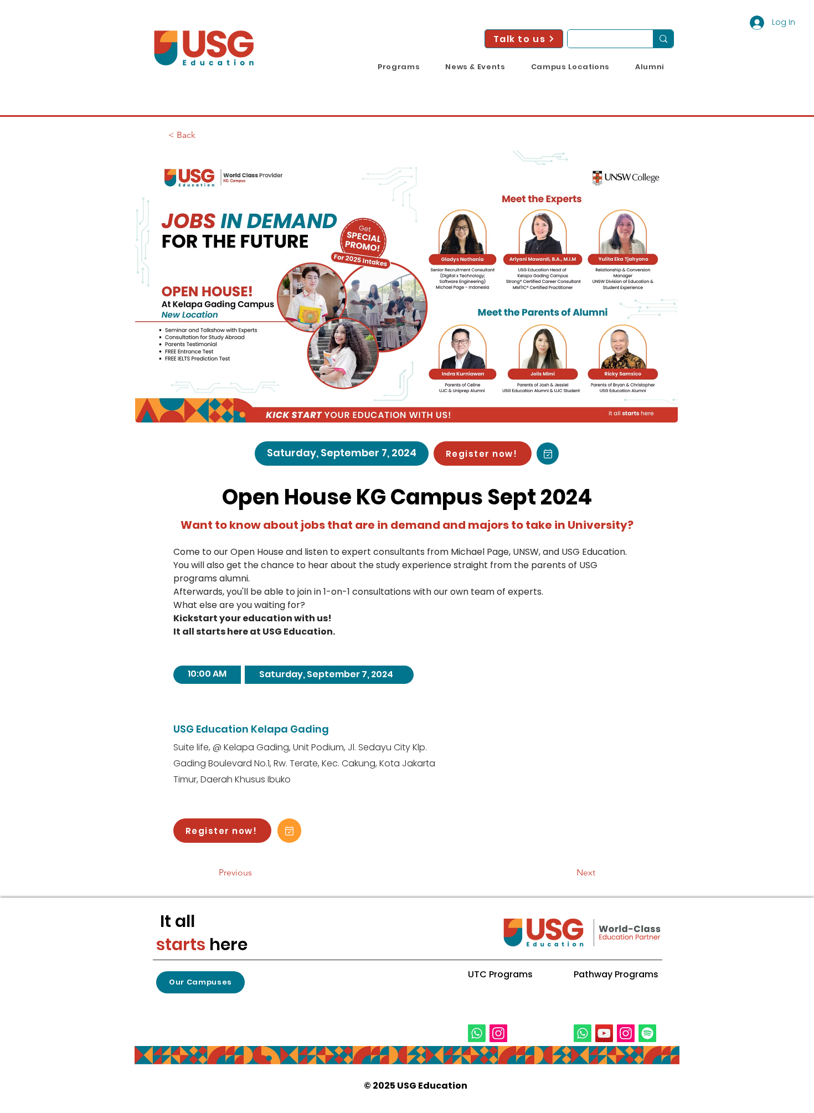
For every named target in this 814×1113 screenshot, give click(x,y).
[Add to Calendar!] (548, 453)
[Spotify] (647, 1033)
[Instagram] (498, 1033)
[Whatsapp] (477, 1033)
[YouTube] (604, 1033)
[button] (398, 67)
